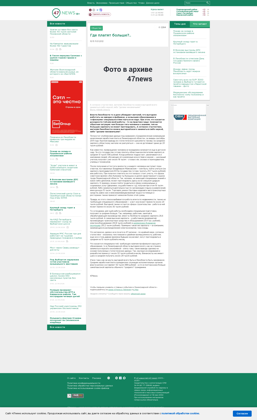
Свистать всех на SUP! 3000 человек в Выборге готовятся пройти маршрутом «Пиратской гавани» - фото (189, 83)
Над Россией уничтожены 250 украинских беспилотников (66, 309)
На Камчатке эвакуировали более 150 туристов (64, 46)
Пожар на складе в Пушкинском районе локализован (183, 33)
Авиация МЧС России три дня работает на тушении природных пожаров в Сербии (66, 237)
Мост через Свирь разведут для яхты (64, 250)
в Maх (135, 290)
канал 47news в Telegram (119, 290)
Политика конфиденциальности (83, 383)
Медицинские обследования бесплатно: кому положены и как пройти (188, 95)
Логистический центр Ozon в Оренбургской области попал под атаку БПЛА (65, 197)
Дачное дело (152, 3)
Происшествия (116, 3)
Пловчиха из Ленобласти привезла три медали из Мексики (63, 141)
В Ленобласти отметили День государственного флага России (188, 61)
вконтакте (93, 10)
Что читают (200, 24)
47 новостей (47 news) (146, 378)
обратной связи (138, 294)
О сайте (71, 378)
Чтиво (141, 3)
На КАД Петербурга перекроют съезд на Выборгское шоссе (60, 223)
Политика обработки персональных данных (90, 386)
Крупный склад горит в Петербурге (185, 43)
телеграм (97, 10)
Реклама (96, 378)
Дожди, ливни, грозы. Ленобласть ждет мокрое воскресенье (186, 71)
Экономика (101, 3)
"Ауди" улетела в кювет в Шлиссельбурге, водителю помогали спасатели (64, 169)
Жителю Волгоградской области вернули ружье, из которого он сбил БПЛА (64, 73)
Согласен (242, 413)
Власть (91, 3)
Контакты (84, 378)
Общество (131, 3)
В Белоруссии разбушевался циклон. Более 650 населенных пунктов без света (65, 278)
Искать (208, 3)
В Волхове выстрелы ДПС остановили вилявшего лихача (189, 51)
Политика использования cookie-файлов (88, 388)
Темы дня (180, 24)
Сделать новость (100, 14)
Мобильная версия (90, 10)
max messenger (100, 10)
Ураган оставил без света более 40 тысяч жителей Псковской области (64, 33)
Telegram (120, 378)
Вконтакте (116, 378)
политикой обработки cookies (180, 413)
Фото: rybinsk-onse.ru (100, 110)
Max (124, 378)
